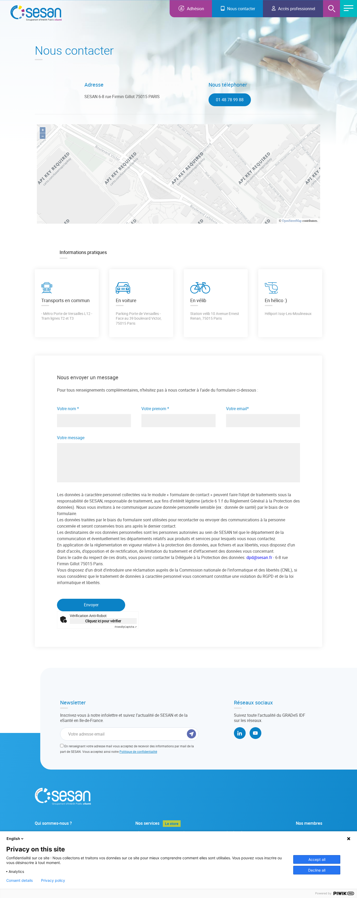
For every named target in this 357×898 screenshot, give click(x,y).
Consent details (19, 880)
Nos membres (309, 823)
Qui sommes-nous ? (53, 823)
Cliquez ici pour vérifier (103, 620)
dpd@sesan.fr (259, 557)
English (13, 838)
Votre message (70, 437)
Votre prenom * (155, 408)
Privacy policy (53, 880)
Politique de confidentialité (138, 751)
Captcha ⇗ (126, 627)
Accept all (316, 859)
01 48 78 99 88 (230, 100)
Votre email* (237, 408)
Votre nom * (68, 408)
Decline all (316, 870)
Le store (172, 823)
